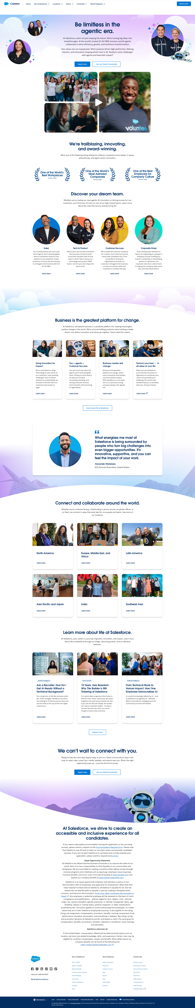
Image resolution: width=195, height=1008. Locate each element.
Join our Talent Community (106, 64)
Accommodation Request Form (109, 847)
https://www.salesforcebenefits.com (96, 945)
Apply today (82, 772)
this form (114, 856)
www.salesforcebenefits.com (111, 877)
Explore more (97, 732)
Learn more (46, 273)
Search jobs (82, 64)
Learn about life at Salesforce (97, 408)
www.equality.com (121, 875)
